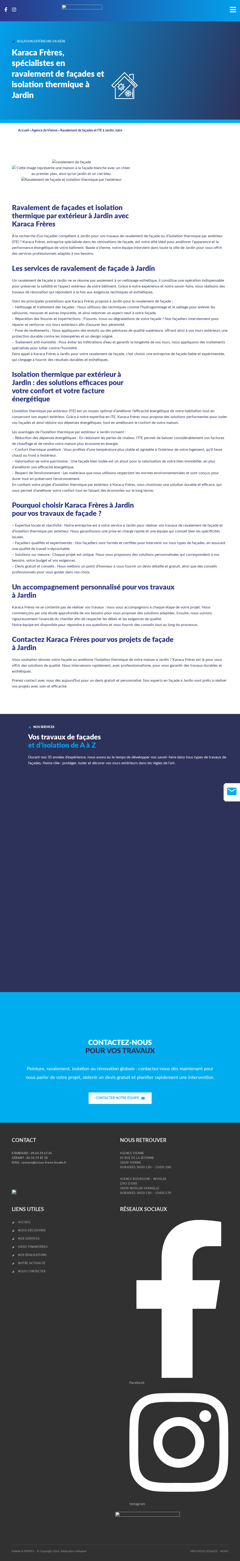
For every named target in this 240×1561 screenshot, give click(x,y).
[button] (17, 171)
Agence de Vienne (44, 130)
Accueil (23, 130)
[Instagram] (14, 9)
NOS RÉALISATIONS (32, 1255)
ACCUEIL (24, 1222)
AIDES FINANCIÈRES (33, 1246)
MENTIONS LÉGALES (204, 1551)
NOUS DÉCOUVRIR (31, 1230)
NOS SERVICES (29, 1238)
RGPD (224, 1551)
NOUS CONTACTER (31, 1271)
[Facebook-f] (6, 9)
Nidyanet (80, 1551)
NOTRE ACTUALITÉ (31, 1263)
